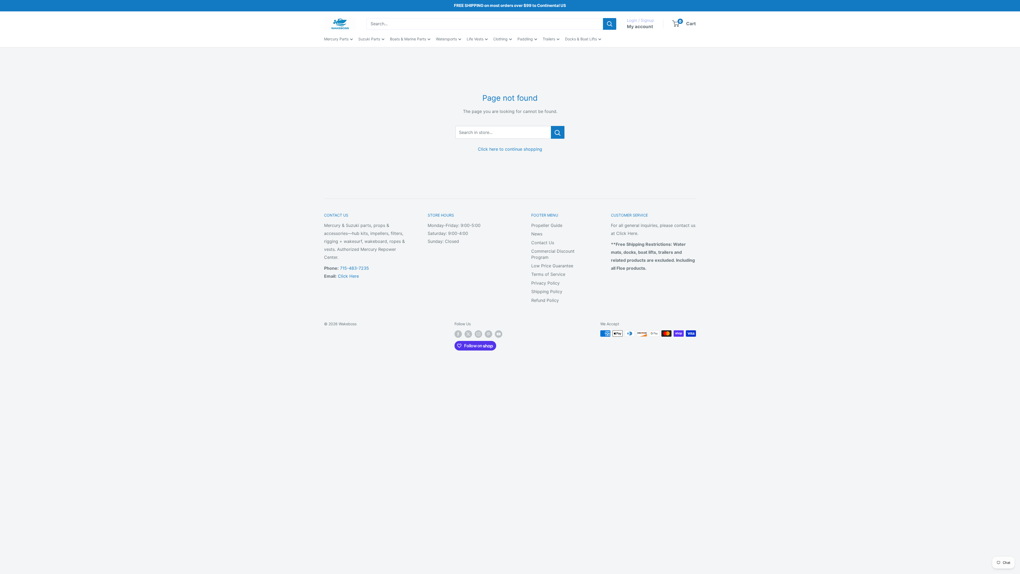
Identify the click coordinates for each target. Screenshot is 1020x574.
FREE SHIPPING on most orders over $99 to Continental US (510, 5)
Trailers (549, 39)
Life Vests (475, 39)
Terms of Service (548, 274)
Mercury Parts (336, 39)
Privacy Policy (545, 283)
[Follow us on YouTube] (498, 334)
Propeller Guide (546, 225)
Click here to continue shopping (510, 149)
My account (640, 26)
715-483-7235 (354, 268)
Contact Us (542, 242)
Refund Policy (545, 300)
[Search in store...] (557, 132)
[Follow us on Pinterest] (488, 334)
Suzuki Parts (369, 39)
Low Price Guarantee (552, 265)
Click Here (348, 276)
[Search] (609, 24)
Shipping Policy (546, 291)
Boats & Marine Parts (408, 39)
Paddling (525, 39)
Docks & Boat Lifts (581, 39)
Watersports (446, 39)
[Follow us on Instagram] (478, 334)
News (536, 234)
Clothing (500, 39)
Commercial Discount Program (553, 254)
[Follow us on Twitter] (468, 334)
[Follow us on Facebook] (458, 334)
